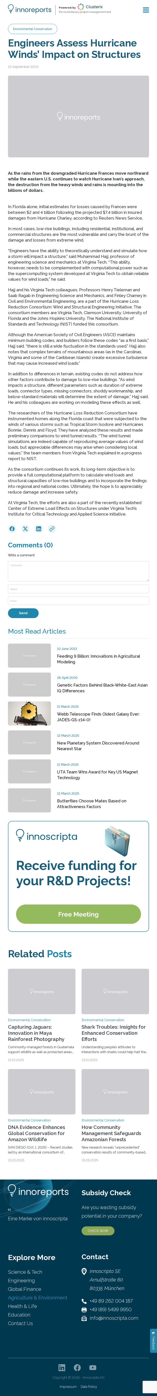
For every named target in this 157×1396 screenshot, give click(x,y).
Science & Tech (25, 1272)
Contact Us (20, 1323)
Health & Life (22, 1306)
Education (19, 1315)
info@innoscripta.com (114, 1318)
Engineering (21, 1280)
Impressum (68, 1387)
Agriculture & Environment (37, 1298)
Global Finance (24, 1289)
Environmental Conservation (32, 29)
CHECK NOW (98, 1231)
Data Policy (89, 1387)
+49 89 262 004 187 (111, 1301)
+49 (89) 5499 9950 (111, 1309)
